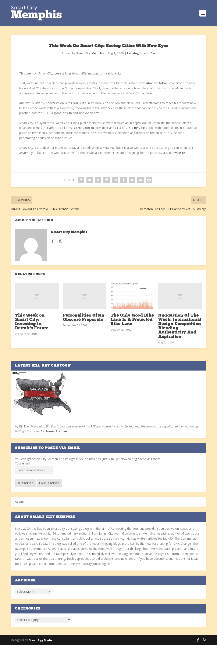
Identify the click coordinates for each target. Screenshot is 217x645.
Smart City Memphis (90, 53)
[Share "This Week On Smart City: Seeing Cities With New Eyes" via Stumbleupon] (132, 180)
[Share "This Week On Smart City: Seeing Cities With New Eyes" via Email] (140, 180)
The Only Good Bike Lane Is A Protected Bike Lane (132, 319)
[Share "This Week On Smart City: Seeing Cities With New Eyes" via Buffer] (123, 180)
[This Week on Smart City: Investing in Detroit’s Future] (36, 296)
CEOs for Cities (136, 128)
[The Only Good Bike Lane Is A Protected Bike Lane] (132, 296)
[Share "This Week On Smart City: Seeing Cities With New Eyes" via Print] (149, 180)
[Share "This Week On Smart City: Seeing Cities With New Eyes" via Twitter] (89, 180)
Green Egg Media (41, 640)
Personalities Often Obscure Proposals (83, 317)
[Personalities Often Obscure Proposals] (84, 296)
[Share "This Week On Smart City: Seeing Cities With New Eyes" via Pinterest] (106, 180)
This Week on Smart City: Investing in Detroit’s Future (32, 322)
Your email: (22, 463)
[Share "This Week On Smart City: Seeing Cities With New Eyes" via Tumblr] (98, 180)
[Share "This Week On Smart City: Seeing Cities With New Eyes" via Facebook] (81, 180)
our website (177, 153)
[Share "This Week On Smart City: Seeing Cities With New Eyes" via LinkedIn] (115, 180)
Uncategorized (137, 53)
